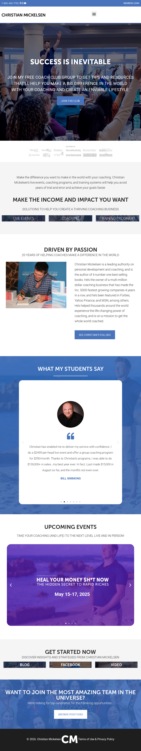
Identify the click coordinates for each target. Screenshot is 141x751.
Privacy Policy (105, 739)
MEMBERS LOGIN (131, 3)
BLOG (25, 664)
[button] (94, 14)
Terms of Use (86, 739)
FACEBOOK (70, 664)
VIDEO (116, 664)
